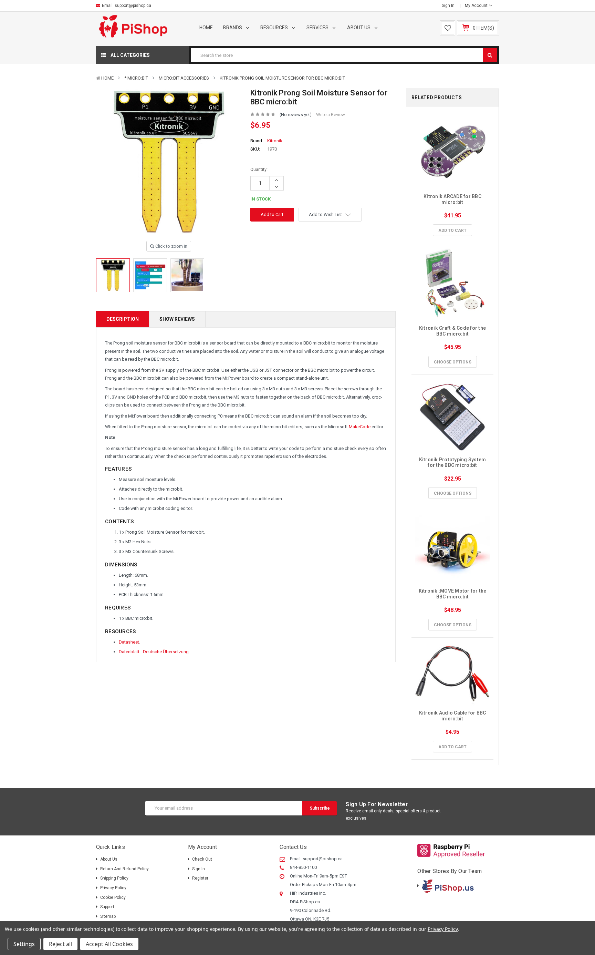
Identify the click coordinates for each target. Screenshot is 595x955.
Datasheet (129, 642)
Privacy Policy (113, 887)
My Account (477, 5)
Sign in (448, 5)
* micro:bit (136, 78)
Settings (24, 944)
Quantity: (259, 169)
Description (122, 319)
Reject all (60, 944)
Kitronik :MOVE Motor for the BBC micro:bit (453, 593)
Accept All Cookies (109, 944)
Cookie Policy (113, 897)
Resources (274, 27)
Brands (233, 27)
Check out (202, 859)
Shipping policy (114, 878)
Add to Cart (452, 230)
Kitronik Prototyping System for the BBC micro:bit (453, 462)
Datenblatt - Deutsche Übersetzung (154, 651)
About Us (359, 27)
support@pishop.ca (133, 5)
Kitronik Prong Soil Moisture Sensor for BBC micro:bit (282, 78)
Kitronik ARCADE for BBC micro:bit (453, 199)
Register (200, 878)
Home (206, 27)
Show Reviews (177, 319)
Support (107, 906)
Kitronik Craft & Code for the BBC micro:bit (453, 331)
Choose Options (452, 362)
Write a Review (330, 114)
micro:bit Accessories (184, 78)
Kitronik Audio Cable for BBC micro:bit (453, 715)
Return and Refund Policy (124, 868)
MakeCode (359, 426)
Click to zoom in (170, 246)
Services (318, 27)
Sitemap (108, 916)
